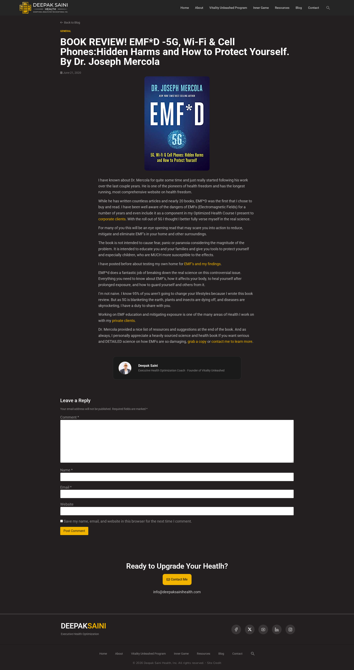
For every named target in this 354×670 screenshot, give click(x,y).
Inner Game (261, 8)
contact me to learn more (231, 341)
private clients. (124, 320)
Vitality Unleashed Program (228, 8)
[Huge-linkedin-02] (277, 629)
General (65, 31)
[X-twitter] (250, 629)
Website (67, 504)
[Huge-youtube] (263, 629)
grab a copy (197, 341)
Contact (313, 8)
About (199, 8)
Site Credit (214, 663)
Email (66, 487)
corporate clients (112, 219)
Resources (282, 8)
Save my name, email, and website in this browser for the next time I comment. (128, 521)
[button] (328, 7)
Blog (299, 8)
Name (66, 470)
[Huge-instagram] (290, 629)
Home (184, 8)
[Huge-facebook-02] (236, 629)
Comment (69, 417)
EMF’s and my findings (202, 264)
